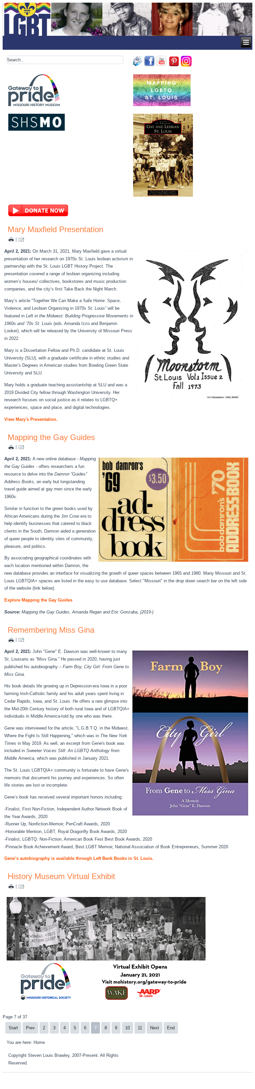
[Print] (11, 239)
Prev (30, 1027)
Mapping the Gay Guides (51, 437)
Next (154, 1027)
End (171, 1027)
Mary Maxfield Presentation (55, 229)
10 (127, 1027)
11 (140, 1027)
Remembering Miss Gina (51, 629)
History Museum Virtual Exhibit (61, 876)
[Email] (21, 239)
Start (13, 1027)
